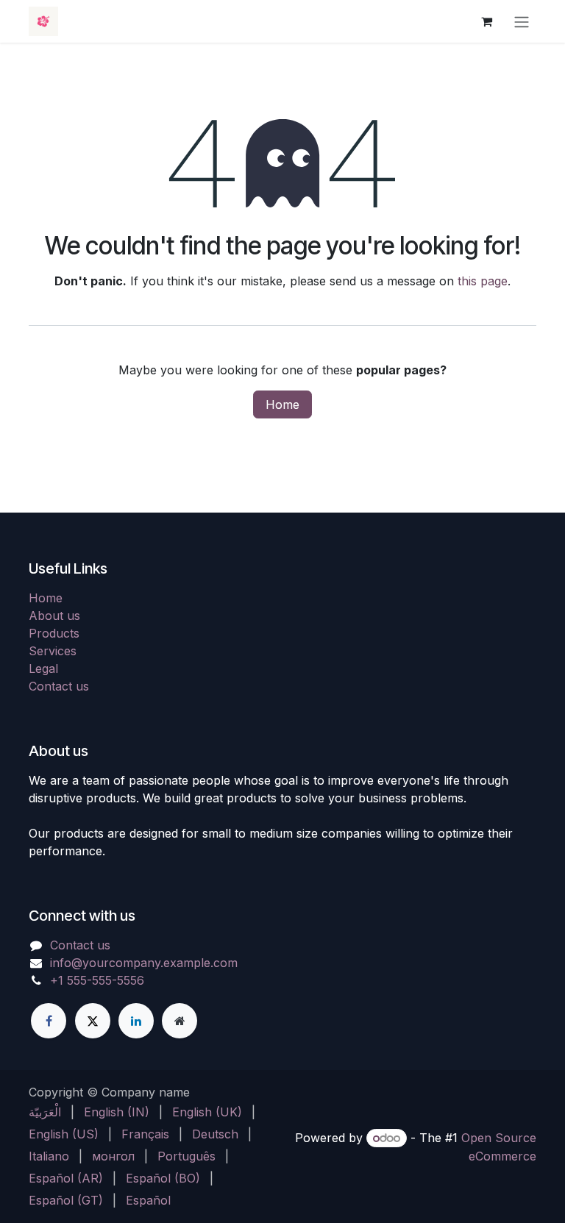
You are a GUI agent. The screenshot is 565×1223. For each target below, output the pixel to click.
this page (483, 281)
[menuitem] (45, 1112)
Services (53, 650)
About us (54, 615)
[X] (92, 1020)
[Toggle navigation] (521, 21)
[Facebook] (48, 1020)
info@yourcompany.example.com (144, 962)
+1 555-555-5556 (97, 980)
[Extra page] (179, 1020)
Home (282, 404)
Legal (43, 668)
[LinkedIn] (136, 1020)
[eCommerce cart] (486, 21)
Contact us (59, 686)
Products (54, 633)
